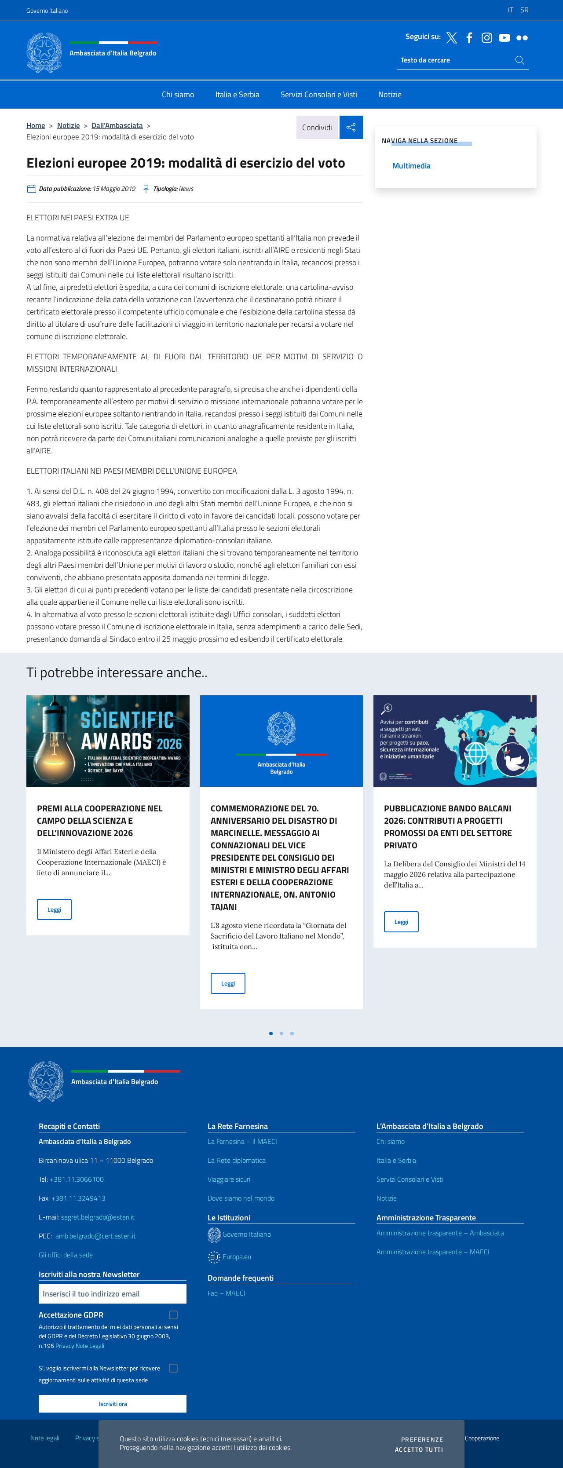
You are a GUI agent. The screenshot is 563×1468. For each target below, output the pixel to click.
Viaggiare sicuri (229, 1179)
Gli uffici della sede (66, 1254)
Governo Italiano (47, 10)
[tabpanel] (108, 860)
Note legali (44, 1438)
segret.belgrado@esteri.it (98, 1217)
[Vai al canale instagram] (485, 37)
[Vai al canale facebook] (467, 37)
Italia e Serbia (396, 1160)
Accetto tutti (419, 1449)
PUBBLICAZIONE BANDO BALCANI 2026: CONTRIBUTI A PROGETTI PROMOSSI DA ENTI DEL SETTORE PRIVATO (448, 826)
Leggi (60, 909)
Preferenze (422, 1439)
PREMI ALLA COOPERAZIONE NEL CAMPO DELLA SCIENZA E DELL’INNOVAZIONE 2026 (99, 820)
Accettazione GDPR (71, 1315)
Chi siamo (391, 1141)
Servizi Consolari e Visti (410, 1179)
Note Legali (90, 1345)
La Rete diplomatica (237, 1160)
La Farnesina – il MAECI (242, 1141)
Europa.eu (236, 1256)
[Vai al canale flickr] (520, 37)
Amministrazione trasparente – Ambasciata (440, 1232)
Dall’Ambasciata (117, 125)
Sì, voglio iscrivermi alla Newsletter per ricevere (99, 1368)
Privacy (64, 1345)
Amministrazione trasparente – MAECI (433, 1251)
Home (35, 125)
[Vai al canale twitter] (449, 37)
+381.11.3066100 (77, 1179)
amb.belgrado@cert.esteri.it (95, 1236)
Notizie (68, 125)
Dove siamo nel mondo (241, 1198)
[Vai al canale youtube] (502, 37)
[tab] (271, 1033)
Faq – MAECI (226, 1293)
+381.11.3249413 (78, 1198)
